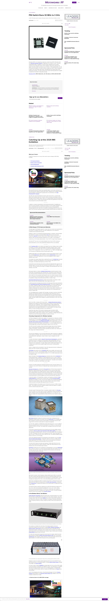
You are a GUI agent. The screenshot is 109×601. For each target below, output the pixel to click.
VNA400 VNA (31, 524)
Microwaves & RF (41, 148)
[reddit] (47, 23)
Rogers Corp (36, 251)
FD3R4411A (58, 347)
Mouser (66, 149)
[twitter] (45, 23)
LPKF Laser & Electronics (51, 470)
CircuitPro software (47, 479)
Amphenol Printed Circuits (45, 266)
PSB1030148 (60, 435)
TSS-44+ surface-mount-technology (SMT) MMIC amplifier (44, 418)
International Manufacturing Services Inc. (36, 274)
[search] (31, 2)
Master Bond (67, 23)
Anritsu (49, 515)
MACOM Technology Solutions (36, 63)
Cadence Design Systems (54, 550)
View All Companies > (72, 151)
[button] (29, 2)
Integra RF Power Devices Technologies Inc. (49, 330)
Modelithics (41, 553)
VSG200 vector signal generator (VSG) (46, 523)
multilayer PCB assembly (44, 313)
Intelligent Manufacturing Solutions (54, 295)
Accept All (104, 599)
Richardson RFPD (32, 73)
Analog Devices (44, 312)
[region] (54, 599)
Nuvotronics (31, 435)
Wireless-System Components (36, 162)
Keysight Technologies (55, 515)
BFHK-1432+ (51, 407)
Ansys (58, 557)
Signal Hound (38, 516)
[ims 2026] (45, 577)
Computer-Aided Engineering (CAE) (37, 166)
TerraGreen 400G (34, 242)
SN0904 (44, 486)
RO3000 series (52, 251)
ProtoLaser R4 (33, 471)
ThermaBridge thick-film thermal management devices (40, 279)
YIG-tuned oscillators (56, 368)
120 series (59, 378)
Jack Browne (31, 20)
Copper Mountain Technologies (34, 483)
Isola (48, 233)
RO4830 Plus (55, 255)
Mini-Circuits (31, 406)
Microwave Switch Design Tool (46, 561)
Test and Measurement (35, 164)
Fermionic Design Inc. (42, 347)
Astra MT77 (36, 234)
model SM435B (32, 520)
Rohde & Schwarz (32, 516)
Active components (32, 12)
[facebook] (42, 23)
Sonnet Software (39, 551)
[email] (48, 23)
